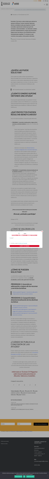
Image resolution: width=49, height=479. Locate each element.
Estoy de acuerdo (18, 476)
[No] (47, 475)
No (24, 476)
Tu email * (12, 238)
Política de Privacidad (23, 243)
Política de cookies (30, 476)
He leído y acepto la (19, 243)
